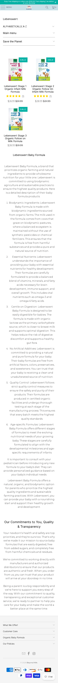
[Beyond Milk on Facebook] (29, 654)
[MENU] (1, 7)
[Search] (47, 7)
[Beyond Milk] (29, 7)
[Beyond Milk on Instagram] (34, 654)
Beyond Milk (32, 662)
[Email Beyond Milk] (23, 654)
